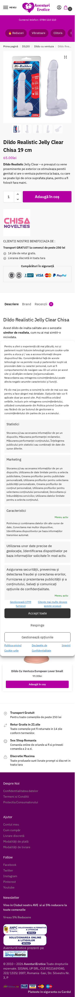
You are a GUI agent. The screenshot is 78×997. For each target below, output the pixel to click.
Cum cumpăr (11, 830)
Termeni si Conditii (16, 797)
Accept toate (37, 613)
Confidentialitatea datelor (20, 791)
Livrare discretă (13, 836)
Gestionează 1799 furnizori (20, 604)
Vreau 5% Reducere (17, 917)
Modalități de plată (15, 841)
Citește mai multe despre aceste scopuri (52, 604)
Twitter (8, 870)
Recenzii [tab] (43, 304)
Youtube (9, 887)
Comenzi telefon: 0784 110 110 (37, 19)
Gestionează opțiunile (37, 637)
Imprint (66, 645)
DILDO (26, 46)
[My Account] (59, 8)
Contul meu (11, 824)
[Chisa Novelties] (16, 222)
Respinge (37, 625)
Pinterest (9, 882)
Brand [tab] (26, 304)
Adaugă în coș (47, 196)
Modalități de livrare (16, 847)
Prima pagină (10, 46)
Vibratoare (38, 33)
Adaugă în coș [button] (37, 684)
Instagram (10, 876)
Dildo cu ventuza (44, 46)
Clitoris (58, 33)
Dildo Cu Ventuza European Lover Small (37, 671)
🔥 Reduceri (16, 33)
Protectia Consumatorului (20, 802)
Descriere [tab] (12, 304)
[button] (67, 8)
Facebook (9, 865)
